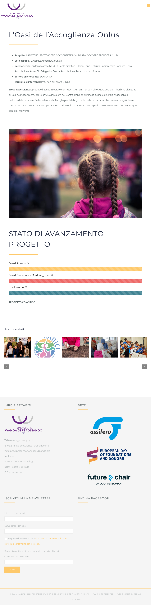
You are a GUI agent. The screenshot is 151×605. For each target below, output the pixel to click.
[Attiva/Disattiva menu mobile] (148, 5)
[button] (6, 366)
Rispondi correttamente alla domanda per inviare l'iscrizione (33, 551)
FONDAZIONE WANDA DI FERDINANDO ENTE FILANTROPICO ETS (60, 594)
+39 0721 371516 (24, 440)
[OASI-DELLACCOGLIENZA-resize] (75, 129)
